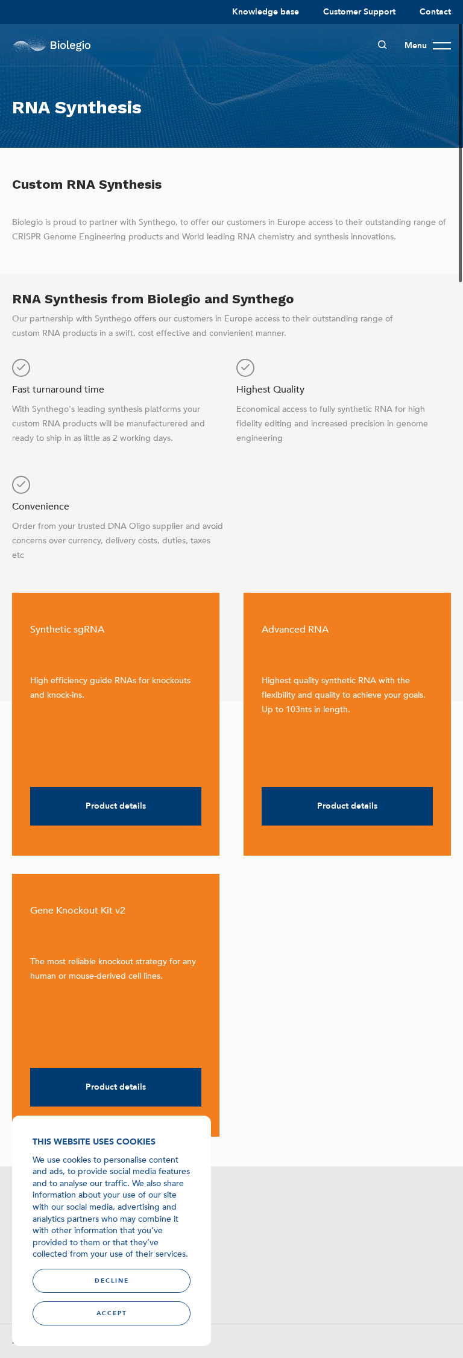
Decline (112, 1281)
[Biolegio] (51, 45)
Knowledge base (265, 11)
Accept (111, 1313)
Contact (435, 11)
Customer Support (359, 11)
